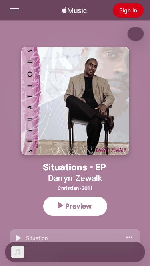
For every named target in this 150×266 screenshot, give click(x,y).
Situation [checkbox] (37, 238)
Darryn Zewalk (75, 178)
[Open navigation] (14, 10)
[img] (74, 10)
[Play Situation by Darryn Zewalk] (18, 238)
